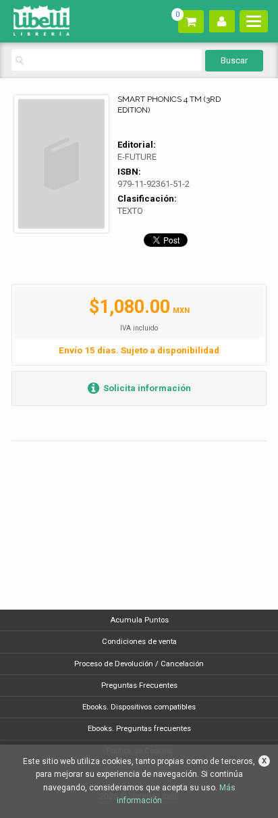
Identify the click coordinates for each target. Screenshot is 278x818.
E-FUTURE (137, 157)
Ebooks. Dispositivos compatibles (139, 707)
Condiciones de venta (139, 641)
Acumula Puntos (139, 620)
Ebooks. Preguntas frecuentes (139, 728)
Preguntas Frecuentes (139, 685)
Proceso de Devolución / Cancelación (139, 664)
